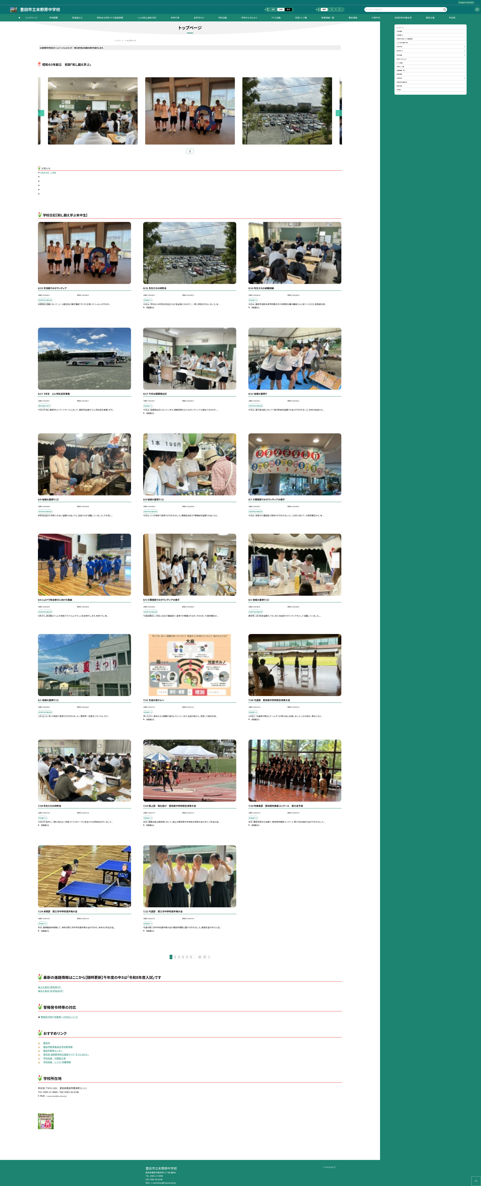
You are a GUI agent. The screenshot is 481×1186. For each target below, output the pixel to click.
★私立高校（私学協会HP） (51, 990)
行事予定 (376, 17)
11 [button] (205, 957)
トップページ (31, 17)
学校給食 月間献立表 (54, 1058)
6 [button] (191, 957)
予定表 (452, 17)
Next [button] (339, 113)
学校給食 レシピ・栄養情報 (57, 1062)
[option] (93, 111)
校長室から (77, 17)
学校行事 (175, 17)
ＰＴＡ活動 (276, 17)
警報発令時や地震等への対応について (59, 1017)
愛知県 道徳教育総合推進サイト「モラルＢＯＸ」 (66, 1054)
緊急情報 (353, 17)
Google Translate (466, 2)
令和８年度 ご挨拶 (48, 173)
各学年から (199, 17)
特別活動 (222, 17)
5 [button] (187, 957)
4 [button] (183, 957)
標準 (324, 9)
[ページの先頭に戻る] (476, 1181)
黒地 (288, 9)
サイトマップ (330, 1167)
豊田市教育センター (53, 1050)
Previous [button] (41, 113)
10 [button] (200, 957)
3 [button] (178, 957)
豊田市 (46, 1043)
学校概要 (53, 17)
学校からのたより (249, 17)
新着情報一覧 (327, 17)
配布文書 (430, 17)
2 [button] (174, 957)
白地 (281, 9)
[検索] (445, 9)
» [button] (209, 957)
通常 (273, 9)
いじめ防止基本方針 (147, 17)
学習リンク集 (301, 17)
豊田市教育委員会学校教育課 (58, 1046)
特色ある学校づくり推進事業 (110, 17)
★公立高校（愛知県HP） (49, 987)
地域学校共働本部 (403, 17)
